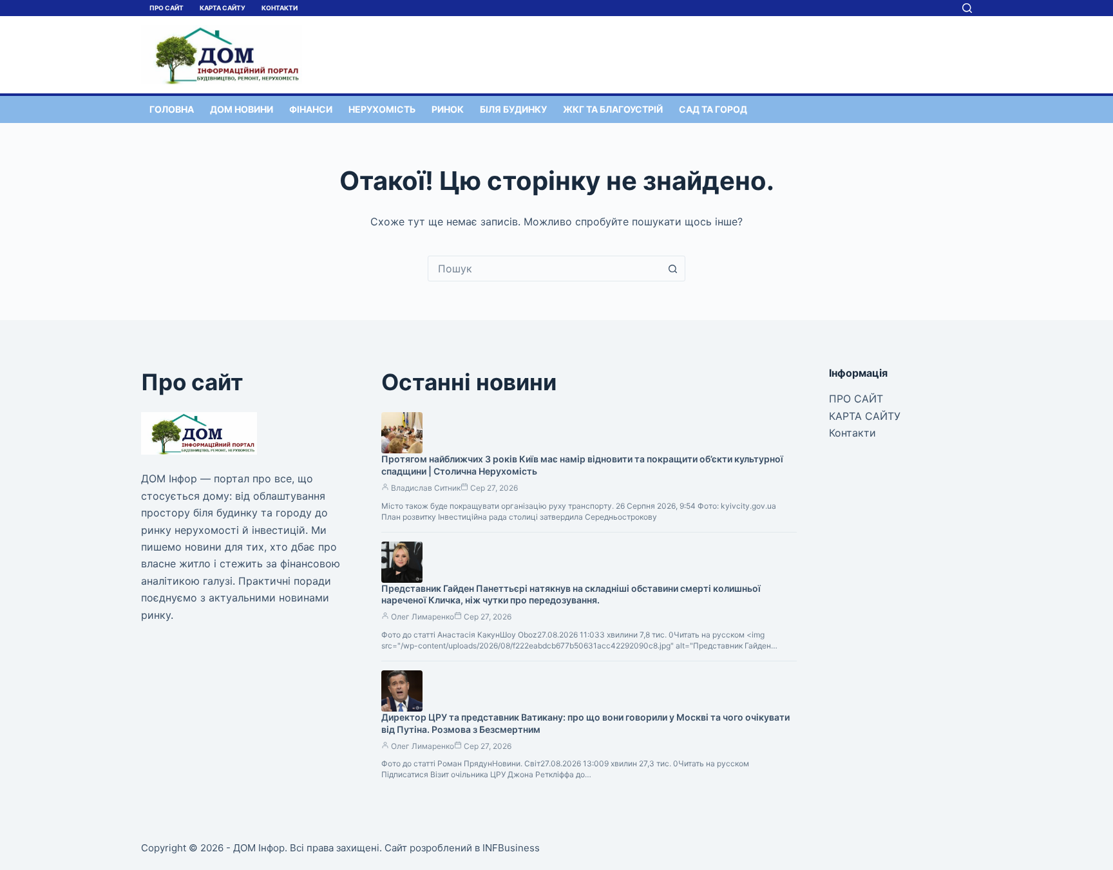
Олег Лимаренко (422, 616)
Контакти (280, 8)
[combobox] (544, 268)
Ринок (448, 109)
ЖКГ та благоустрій (613, 109)
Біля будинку (513, 109)
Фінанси (310, 109)
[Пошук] (967, 8)
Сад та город (713, 109)
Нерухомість (381, 109)
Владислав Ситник (426, 488)
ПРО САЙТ (166, 8)
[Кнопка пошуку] (672, 268)
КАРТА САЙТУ (222, 8)
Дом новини (241, 109)
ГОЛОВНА (171, 109)
